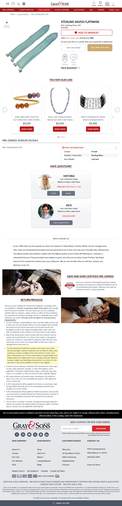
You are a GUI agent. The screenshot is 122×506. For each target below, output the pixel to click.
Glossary (65, 464)
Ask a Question (61, 222)
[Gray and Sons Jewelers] (60, 3)
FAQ (14, 464)
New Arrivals (8, 10)
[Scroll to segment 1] (58, 137)
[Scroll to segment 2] (60, 137)
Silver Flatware (62, 10)
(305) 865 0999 (93, 457)
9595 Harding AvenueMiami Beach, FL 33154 (97, 450)
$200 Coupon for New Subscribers (90, 422)
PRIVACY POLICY (18, 471)
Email (68, 193)
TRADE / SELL (114, 10)
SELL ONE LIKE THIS (100, 47)
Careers (15, 453)
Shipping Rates (68, 460)
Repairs (101, 10)
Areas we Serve (93, 464)
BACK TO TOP (62, 503)
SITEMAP (44, 471)
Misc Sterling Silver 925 (39, 14)
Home (12, 14)
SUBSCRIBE (101, 428)
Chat (53, 193)
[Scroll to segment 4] (63, 137)
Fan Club (15, 457)
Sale (91, 10)
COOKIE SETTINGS (57, 471)
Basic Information (73, 147)
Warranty (66, 449)
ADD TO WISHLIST (88, 32)
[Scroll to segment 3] (61, 137)
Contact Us (93, 440)
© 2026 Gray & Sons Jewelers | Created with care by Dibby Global (61, 497)
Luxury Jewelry (22, 14)
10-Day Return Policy (71, 453)
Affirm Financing (69, 457)
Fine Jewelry (44, 10)
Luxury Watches (26, 10)
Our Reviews (17, 460)
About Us (16, 449)
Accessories (79, 10)
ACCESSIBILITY (33, 471)
